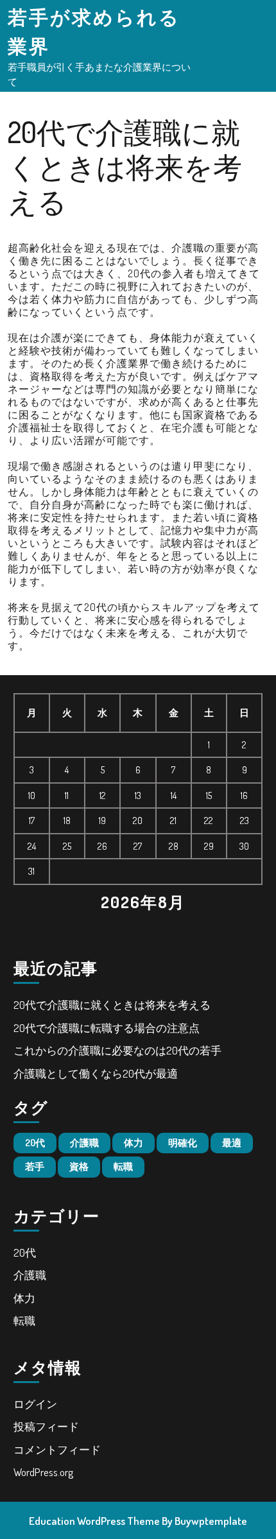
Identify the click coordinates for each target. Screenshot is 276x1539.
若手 (34, 1166)
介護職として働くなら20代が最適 (95, 1073)
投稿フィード (46, 1426)
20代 (35, 1143)
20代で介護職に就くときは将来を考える (112, 1004)
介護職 (84, 1143)
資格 (79, 1166)
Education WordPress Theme (94, 1520)
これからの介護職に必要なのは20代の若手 (117, 1050)
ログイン (35, 1404)
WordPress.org (43, 1472)
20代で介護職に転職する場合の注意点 (106, 1028)
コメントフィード (57, 1449)
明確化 (182, 1143)
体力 (133, 1143)
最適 (231, 1143)
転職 (123, 1166)
